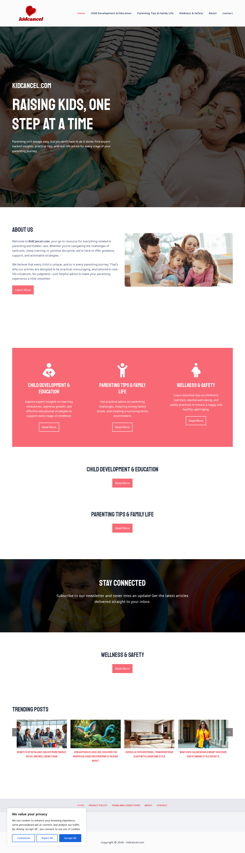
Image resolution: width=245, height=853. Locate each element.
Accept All (70, 838)
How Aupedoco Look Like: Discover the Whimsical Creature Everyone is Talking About (41, 756)
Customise (23, 838)
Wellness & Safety (191, 13)
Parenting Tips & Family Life (155, 13)
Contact (227, 13)
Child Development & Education (111, 13)
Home (81, 13)
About (213, 13)
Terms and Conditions (126, 805)
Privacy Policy (98, 805)
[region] (46, 827)
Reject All (47, 838)
